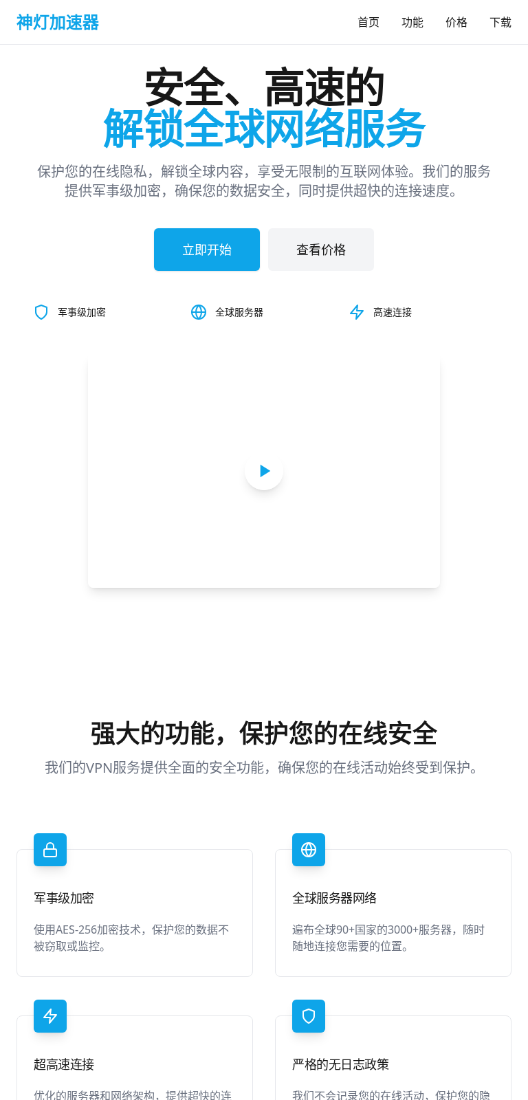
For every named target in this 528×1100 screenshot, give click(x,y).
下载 (501, 22)
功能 (413, 22)
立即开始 (207, 249)
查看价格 (321, 249)
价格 (457, 22)
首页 (369, 22)
